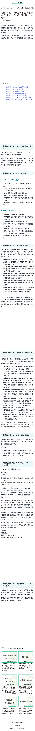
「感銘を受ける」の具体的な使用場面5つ (17, 93)
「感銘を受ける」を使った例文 (14, 89)
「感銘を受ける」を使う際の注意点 (15, 95)
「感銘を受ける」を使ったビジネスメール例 (18, 97)
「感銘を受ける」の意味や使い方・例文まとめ (18, 99)
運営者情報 (17, 725)
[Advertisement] (17, 60)
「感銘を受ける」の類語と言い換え (15, 91)
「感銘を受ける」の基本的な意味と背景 (16, 87)
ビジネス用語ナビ (6, 8)
